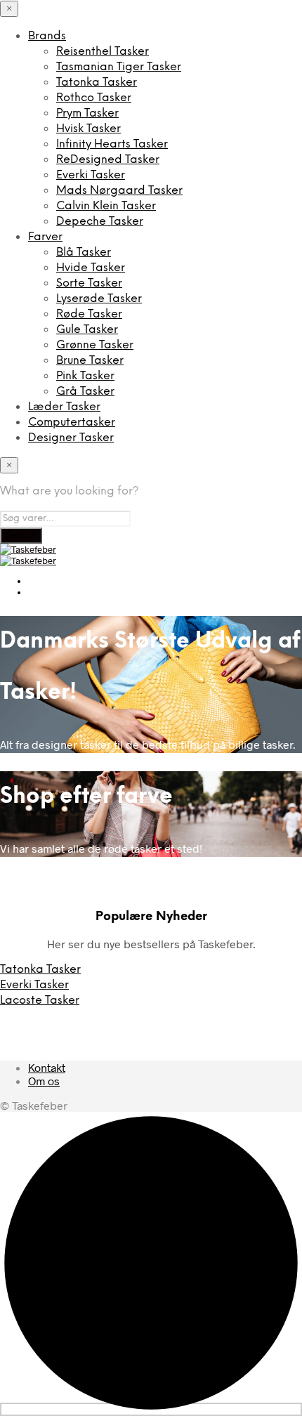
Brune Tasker (90, 361)
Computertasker (71, 422)
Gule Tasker (87, 330)
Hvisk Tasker (88, 129)
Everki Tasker (90, 175)
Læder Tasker (64, 407)
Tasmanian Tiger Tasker (118, 67)
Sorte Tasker (89, 283)
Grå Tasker (85, 392)
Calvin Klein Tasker (106, 206)
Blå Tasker (83, 252)
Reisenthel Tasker (102, 52)
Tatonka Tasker (96, 82)
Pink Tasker (85, 376)
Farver (45, 237)
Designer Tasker (71, 438)
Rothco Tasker (93, 98)
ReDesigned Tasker (107, 160)
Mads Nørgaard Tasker (119, 191)
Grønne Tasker (94, 345)
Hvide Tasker (90, 268)
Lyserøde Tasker (99, 299)
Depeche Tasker (99, 222)
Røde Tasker (89, 314)
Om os (44, 1080)
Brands (47, 36)
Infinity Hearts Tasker (112, 144)
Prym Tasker (87, 113)
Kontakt (46, 1067)
